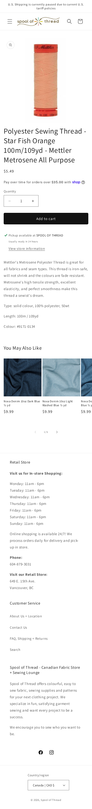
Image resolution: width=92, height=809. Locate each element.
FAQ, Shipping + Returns (29, 638)
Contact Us (18, 627)
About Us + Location (26, 616)
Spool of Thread (51, 800)
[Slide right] (57, 432)
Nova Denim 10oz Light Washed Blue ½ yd (57, 403)
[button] (9, 21)
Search (15, 649)
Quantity (10, 191)
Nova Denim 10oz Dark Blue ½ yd (22, 403)
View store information (27, 248)
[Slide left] (35, 432)
